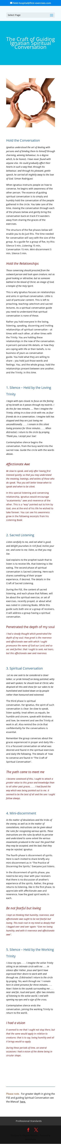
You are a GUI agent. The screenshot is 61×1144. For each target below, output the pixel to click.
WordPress (30, 1139)
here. (23, 1101)
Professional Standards (29, 1121)
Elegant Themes (30, 1135)
